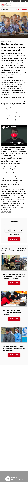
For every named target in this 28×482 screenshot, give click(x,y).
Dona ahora (14, 239)
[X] (10, 212)
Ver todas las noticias (21, 9)
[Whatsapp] (7, 212)
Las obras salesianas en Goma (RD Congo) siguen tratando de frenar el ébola (14, 348)
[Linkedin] (5, 212)
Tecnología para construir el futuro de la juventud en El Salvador (12, 312)
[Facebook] (2, 212)
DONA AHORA (14, 283)
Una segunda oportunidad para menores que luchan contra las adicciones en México (14, 276)
